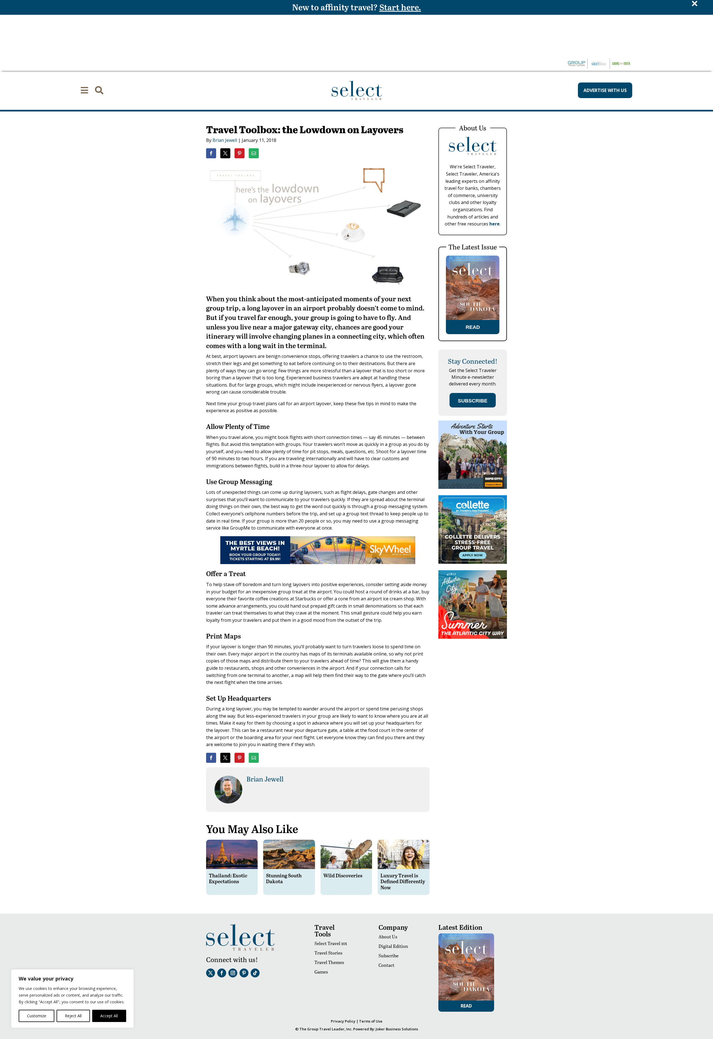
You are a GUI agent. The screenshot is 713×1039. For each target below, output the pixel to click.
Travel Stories (328, 953)
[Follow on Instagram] (232, 972)
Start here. (400, 7)
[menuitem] (84, 90)
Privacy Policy (343, 1021)
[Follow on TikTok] (255, 972)
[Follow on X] (210, 972)
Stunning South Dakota (284, 878)
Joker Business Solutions (397, 1028)
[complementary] (72, 998)
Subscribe (389, 955)
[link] (211, 153)
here (494, 224)
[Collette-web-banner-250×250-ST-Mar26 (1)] (472, 562)
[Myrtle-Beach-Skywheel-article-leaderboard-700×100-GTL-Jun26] (317, 562)
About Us (388, 937)
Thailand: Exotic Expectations (228, 878)
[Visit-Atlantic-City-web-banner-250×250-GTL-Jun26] (472, 637)
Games (321, 972)
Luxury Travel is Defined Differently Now (402, 881)
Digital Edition (393, 946)
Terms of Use (370, 1021)
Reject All (73, 1015)
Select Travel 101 (330, 943)
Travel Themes (329, 962)
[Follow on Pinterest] (244, 972)
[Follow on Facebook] (221, 972)
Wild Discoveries (342, 875)
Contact (386, 965)
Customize (36, 1015)
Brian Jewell (225, 140)
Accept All (109, 1015)
